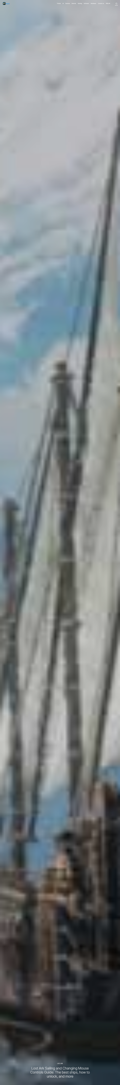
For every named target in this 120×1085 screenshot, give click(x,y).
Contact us (101, 3)
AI (63, 3)
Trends (59, 3)
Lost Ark (60, 1063)
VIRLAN (108, 3)
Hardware (93, 3)
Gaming (80, 3)
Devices (67, 3)
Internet (74, 3)
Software (86, 3)
